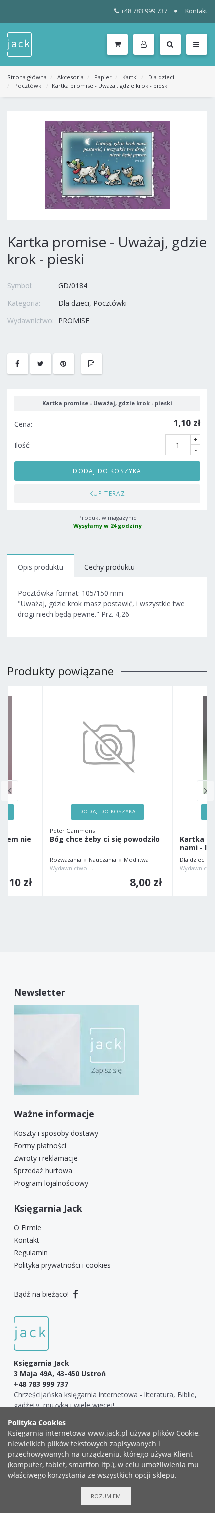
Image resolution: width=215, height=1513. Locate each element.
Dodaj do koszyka (107, 471)
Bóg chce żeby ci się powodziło (105, 839)
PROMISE (74, 320)
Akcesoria (71, 77)
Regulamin (31, 1252)
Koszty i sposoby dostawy (56, 1133)
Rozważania (66, 859)
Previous (9, 790)
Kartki (130, 77)
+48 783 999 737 (144, 11)
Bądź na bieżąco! (42, 1294)
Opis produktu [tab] (41, 567)
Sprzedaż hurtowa (43, 1170)
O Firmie (28, 1227)
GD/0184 (73, 285)
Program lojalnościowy (51, 1183)
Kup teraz (108, 493)
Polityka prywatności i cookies (62, 1265)
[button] (146, 44)
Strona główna (27, 77)
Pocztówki (28, 85)
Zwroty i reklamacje (46, 1158)
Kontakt (197, 11)
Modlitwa (136, 859)
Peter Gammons (72, 830)
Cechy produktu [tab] (109, 567)
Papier (103, 77)
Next (205, 790)
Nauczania (102, 859)
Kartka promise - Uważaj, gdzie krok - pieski (110, 85)
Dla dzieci (161, 77)
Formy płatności (40, 1145)
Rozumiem (106, 1496)
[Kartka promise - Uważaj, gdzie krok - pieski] (107, 164)
